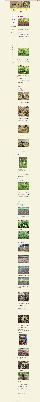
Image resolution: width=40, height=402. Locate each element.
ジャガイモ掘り (13, 29)
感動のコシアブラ (19, 154)
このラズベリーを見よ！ (20, 45)
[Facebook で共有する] (23, 308)
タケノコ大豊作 (19, 89)
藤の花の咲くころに (20, 204)
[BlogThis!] (22, 308)
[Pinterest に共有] (24, 308)
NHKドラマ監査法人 (13, 62)
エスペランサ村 (20, 86)
